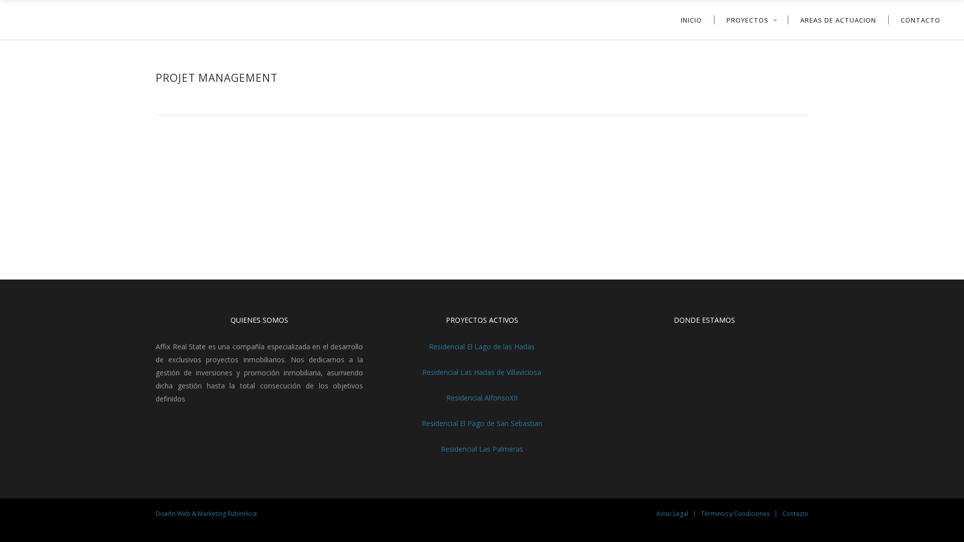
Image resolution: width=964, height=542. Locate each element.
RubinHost (242, 513)
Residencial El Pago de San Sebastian (482, 423)
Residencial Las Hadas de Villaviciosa (481, 372)
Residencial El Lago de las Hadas (482, 346)
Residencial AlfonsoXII (482, 397)
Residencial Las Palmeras (482, 449)
